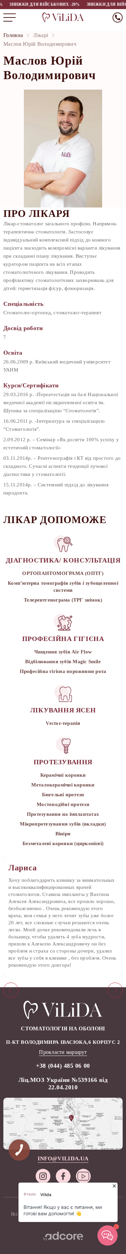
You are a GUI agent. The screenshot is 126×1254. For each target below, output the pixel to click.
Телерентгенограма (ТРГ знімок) (63, 600)
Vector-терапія (63, 723)
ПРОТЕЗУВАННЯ (63, 762)
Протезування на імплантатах (63, 814)
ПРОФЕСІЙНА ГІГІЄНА (63, 638)
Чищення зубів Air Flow (63, 651)
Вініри (63, 833)
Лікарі (40, 35)
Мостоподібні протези (63, 804)
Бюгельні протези (63, 794)
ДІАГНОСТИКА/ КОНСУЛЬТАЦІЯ (63, 560)
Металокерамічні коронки (62, 784)
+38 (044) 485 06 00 (63, 1065)
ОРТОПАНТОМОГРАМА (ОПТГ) (62, 573)
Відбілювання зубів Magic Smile (63, 661)
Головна (13, 35)
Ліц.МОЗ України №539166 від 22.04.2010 (63, 1083)
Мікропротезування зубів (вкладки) (63, 824)
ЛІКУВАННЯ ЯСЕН (63, 710)
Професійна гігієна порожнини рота (63, 671)
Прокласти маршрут (63, 1052)
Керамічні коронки (63, 775)
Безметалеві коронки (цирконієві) (63, 843)
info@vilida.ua (63, 1158)
